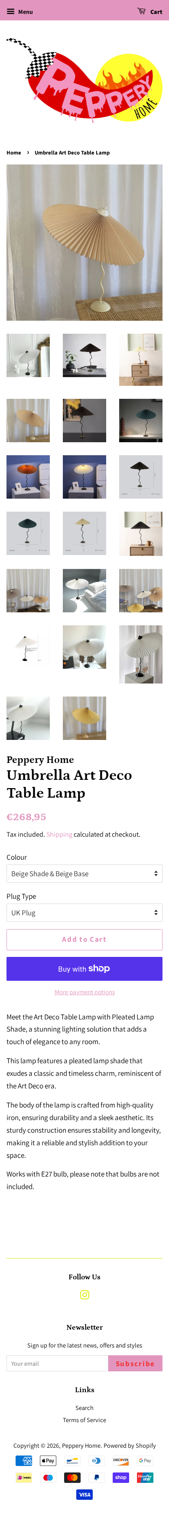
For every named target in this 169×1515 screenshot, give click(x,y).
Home (13, 153)
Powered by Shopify (130, 1445)
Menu (25, 12)
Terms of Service (84, 1420)
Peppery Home (81, 1445)
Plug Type (21, 896)
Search (84, 1407)
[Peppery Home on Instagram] (84, 1296)
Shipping (59, 834)
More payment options (85, 992)
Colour (16, 857)
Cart (155, 12)
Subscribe (135, 1364)
